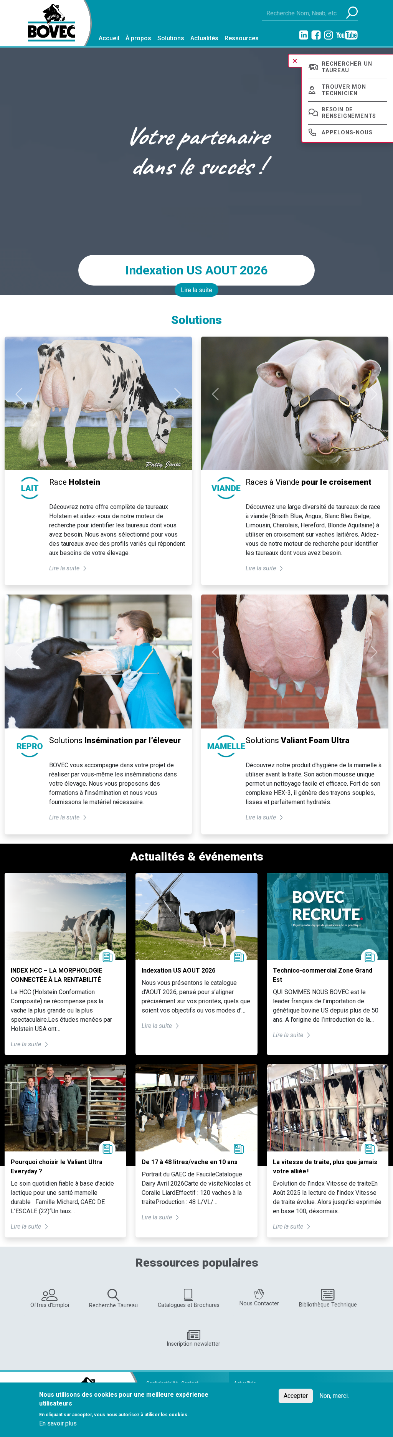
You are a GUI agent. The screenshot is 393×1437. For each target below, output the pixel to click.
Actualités (204, 38)
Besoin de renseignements (349, 112)
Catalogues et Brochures (189, 1305)
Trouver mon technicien (344, 90)
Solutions (170, 38)
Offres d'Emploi (49, 1305)
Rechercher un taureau (347, 67)
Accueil (109, 38)
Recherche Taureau (113, 1305)
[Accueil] (48, 23)
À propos (138, 38)
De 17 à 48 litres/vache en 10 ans (190, 1162)
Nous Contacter (259, 1303)
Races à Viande (309, 482)
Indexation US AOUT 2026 (196, 270)
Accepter (296, 1395)
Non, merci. (334, 1395)
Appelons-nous (347, 132)
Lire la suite (196, 290)
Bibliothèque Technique (328, 1305)
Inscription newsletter (193, 1344)
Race (74, 482)
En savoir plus (58, 1423)
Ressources (242, 38)
